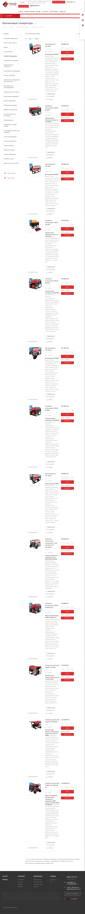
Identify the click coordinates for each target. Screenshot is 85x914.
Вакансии (20, 886)
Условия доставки (38, 882)
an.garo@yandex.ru (72, 884)
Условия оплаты (38, 879)
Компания (21, 876)
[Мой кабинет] (82, 12)
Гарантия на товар (38, 884)
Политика (36, 886)
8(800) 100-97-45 (34, 5)
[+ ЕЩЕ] (68, 11)
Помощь (53, 876)
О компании (21, 879)
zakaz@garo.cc (70, 2)
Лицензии (20, 884)
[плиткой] (77, 33)
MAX (46, 6)
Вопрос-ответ (53, 879)
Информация (38, 876)
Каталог (5, 876)
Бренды (5, 879)
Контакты (20, 882)
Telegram (42, 6)
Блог (51, 882)
